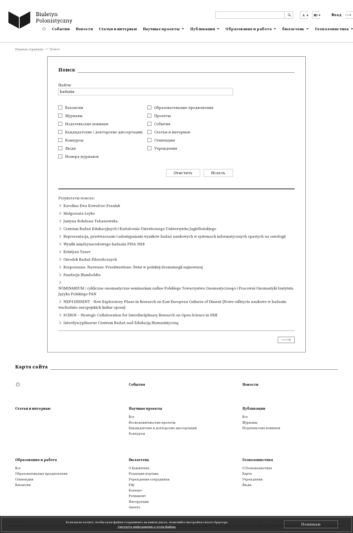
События (61, 29)
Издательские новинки (86, 124)
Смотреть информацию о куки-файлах (147, 527)
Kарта (247, 474)
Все (131, 417)
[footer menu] (18, 384)
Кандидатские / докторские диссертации (103, 132)
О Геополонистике (257, 468)
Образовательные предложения (183, 107)
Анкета (134, 507)
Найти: (64, 85)
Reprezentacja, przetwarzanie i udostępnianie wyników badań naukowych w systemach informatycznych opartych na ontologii (174, 236)
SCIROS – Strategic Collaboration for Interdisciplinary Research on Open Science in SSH (140, 315)
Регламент (137, 496)
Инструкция (139, 502)
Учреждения (165, 148)
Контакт (135, 490)
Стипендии (164, 140)
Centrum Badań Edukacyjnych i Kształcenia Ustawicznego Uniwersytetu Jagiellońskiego (139, 228)
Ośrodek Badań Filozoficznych (90, 259)
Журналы (73, 115)
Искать (218, 173)
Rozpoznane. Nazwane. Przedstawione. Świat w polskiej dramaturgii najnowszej (133, 267)
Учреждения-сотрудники (149, 479)
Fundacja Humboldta (82, 274)
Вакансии (73, 107)
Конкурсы (73, 140)
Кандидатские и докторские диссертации (163, 428)
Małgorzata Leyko (79, 213)
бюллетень (293, 29)
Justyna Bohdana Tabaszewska (90, 221)
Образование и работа (248, 29)
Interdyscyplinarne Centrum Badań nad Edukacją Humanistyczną (120, 322)
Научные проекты (161, 29)
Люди (70, 148)
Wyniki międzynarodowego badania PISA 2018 (104, 244)
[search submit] (289, 15)
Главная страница (29, 49)
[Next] (286, 340)
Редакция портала (143, 474)
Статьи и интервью (118, 29)
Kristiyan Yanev (77, 251)
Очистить (183, 173)
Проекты (162, 115)
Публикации (202, 29)
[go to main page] (41, 20)
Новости (84, 29)
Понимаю (311, 524)
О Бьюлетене (139, 468)
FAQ (131, 485)
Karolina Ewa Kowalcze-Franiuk (91, 205)
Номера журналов (81, 156)
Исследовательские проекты (152, 422)
